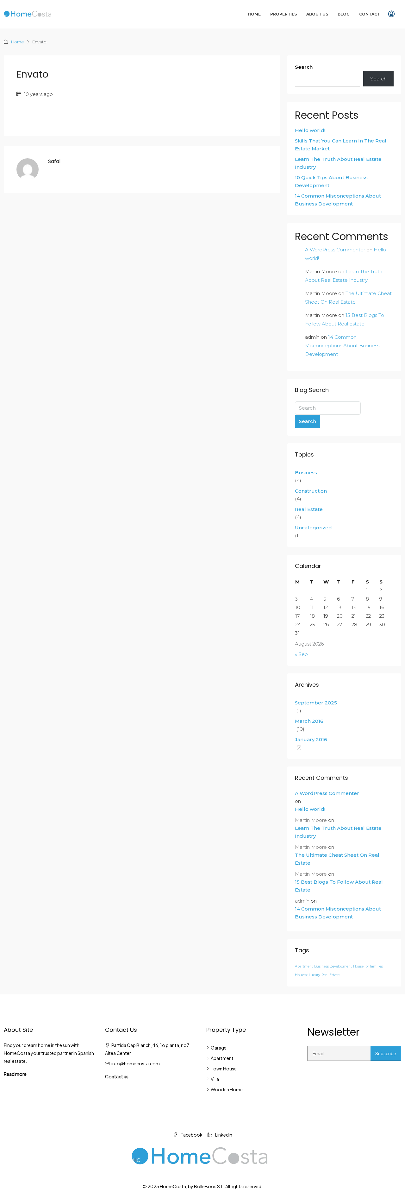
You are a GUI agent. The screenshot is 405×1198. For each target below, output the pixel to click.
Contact (369, 14)
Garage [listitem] (219, 1047)
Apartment (304, 966)
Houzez (301, 975)
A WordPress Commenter (335, 250)
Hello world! (310, 130)
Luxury (314, 975)
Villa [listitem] (215, 1079)
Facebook (191, 1135)
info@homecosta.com (135, 1063)
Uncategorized (313, 528)
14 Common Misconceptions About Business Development (338, 200)
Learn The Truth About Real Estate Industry (338, 163)
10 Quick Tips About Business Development (331, 181)
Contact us (116, 1076)
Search (304, 67)
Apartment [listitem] (222, 1058)
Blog (344, 14)
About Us (317, 14)
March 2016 (309, 721)
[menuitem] (391, 14)
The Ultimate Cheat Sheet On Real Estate (337, 859)
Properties (283, 14)
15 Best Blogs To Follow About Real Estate (339, 886)
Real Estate (309, 509)
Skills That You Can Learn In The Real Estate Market (340, 145)
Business (306, 473)
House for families (368, 966)
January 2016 (311, 739)
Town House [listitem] (224, 1068)
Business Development (333, 966)
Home (254, 14)
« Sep (301, 654)
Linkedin (223, 1135)
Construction (311, 491)
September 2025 (316, 703)
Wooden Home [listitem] (227, 1089)
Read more (15, 1074)
